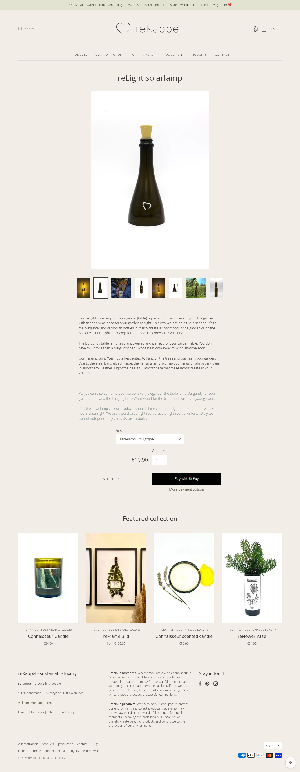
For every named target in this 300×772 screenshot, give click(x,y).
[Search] (20, 29)
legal (21, 712)
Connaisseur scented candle (184, 636)
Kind (118, 430)
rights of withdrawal (84, 751)
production (171, 55)
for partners (142, 55)
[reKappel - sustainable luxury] (150, 29)
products (78, 55)
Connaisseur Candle (48, 636)
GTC (50, 712)
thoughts (198, 55)
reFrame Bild (116, 636)
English (270, 745)
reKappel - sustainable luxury (48, 629)
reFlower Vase (252, 636)
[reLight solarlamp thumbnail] (83, 288)
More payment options (186, 489)
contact (222, 55)
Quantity (158, 450)
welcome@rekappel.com (35, 703)
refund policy (65, 712)
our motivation (109, 55)
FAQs (95, 744)
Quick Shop (48, 616)
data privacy (36, 712)
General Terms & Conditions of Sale (42, 751)
